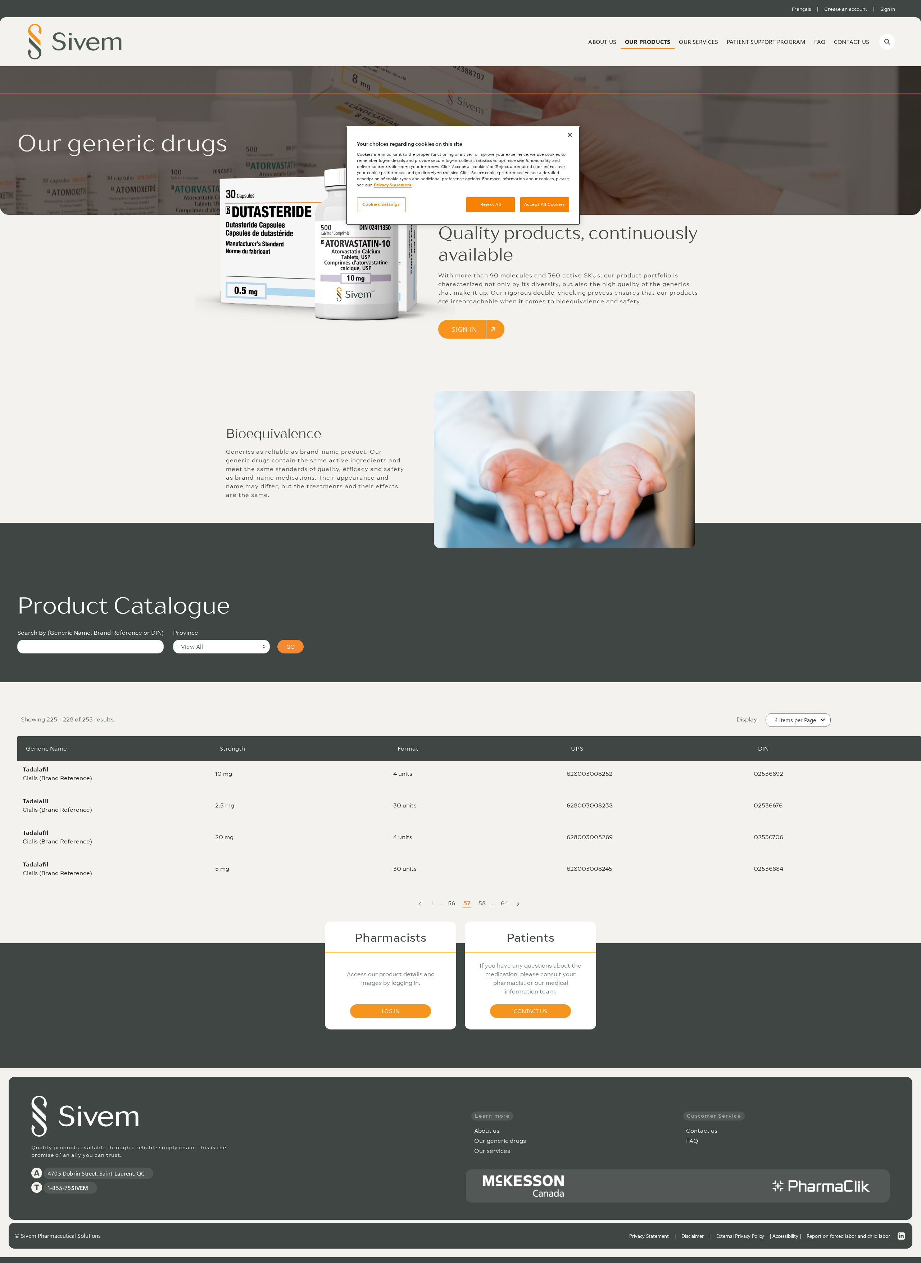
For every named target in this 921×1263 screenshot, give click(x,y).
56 (452, 904)
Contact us (851, 41)
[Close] (570, 135)
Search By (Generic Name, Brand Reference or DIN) (90, 632)
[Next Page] (518, 903)
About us (602, 41)
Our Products (647, 41)
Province (185, 632)
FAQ (819, 41)
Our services (492, 1150)
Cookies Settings (381, 204)
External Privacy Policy (740, 1235)
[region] (463, 175)
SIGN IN (464, 329)
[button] (798, 720)
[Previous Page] (420, 903)
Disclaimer (692, 1235)
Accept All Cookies (544, 204)
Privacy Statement (649, 1235)
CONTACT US (530, 1011)
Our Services (698, 41)
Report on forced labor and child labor (848, 1235)
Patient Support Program (766, 41)
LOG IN (391, 1011)
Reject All (491, 204)
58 (482, 904)
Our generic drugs (500, 1140)
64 (505, 904)
